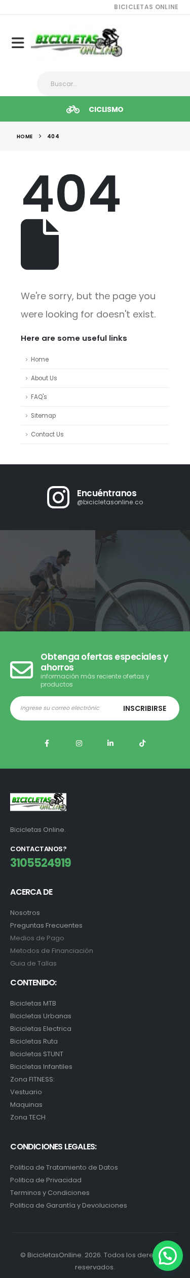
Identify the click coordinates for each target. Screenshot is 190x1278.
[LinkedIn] (111, 743)
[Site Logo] (76, 42)
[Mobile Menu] (21, 43)
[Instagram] (79, 743)
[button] (168, 1256)
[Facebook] (47, 743)
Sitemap (43, 416)
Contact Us (47, 434)
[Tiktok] (142, 743)
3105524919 (40, 863)
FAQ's (39, 397)
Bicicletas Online (146, 7)
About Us (44, 378)
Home (40, 359)
